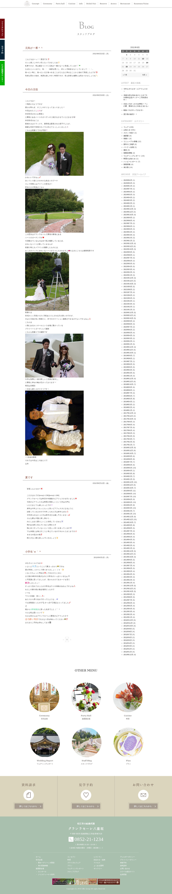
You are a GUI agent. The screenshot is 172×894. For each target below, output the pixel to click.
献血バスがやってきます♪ (133, 110)
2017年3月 (128, 439)
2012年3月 (128, 611)
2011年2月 (128, 649)
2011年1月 (128, 652)
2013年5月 (128, 571)
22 (127, 67)
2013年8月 (128, 562)
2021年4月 (128, 301)
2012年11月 (128, 588)
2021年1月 (128, 310)
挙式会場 (44, 717)
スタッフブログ (86, 762)
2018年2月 (128, 407)
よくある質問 (99, 866)
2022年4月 (128, 266)
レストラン (98, 857)
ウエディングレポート (132, 156)
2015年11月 (128, 485)
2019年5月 (128, 367)
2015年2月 (128, 511)
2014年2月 (128, 545)
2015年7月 (128, 496)
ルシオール (42, 871)
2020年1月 (128, 344)
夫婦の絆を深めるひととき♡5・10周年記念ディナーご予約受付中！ (136, 97)
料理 (128, 717)
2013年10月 (128, 557)
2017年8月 (128, 425)
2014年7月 (128, 531)
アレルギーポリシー (127, 857)
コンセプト (71, 857)
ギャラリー (98, 868)
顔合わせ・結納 (99, 860)
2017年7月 (128, 427)
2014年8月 (128, 528)
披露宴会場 (86, 717)
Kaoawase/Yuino (141, 3)
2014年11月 (128, 519)
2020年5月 (128, 333)
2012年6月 (128, 603)
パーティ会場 (129, 147)
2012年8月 (128, 597)
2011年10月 (128, 626)
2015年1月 (128, 514)
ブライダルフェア (74, 863)
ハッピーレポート (130, 162)
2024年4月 (128, 197)
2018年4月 (128, 402)
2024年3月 (128, 200)
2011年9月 (128, 629)
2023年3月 (128, 235)
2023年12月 (128, 209)
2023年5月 (128, 229)
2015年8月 (128, 494)
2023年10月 (128, 215)
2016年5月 (128, 468)
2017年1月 (128, 445)
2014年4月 (128, 539)
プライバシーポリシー (128, 860)
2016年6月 (128, 465)
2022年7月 (128, 258)
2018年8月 (128, 390)
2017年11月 (128, 416)
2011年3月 (128, 646)
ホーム (38, 857)
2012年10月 (128, 591)
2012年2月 (128, 614)
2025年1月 (128, 186)
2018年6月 (128, 396)
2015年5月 (128, 502)
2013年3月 (128, 577)
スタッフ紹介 (129, 133)
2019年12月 (128, 347)
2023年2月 (128, 238)
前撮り (126, 138)
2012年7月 (128, 600)
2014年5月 (128, 537)
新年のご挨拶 (129, 144)
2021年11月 (128, 281)
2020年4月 (128, 335)
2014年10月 (128, 522)
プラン (128, 762)
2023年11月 (128, 212)
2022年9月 (128, 252)
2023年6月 (128, 226)
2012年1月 (128, 617)
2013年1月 (128, 583)
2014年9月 (128, 525)
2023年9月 (128, 218)
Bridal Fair (91, 3)
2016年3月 (128, 473)
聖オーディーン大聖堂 (46, 863)
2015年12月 (128, 482)
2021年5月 (128, 298)
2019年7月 (128, 361)
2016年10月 (128, 453)
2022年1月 (128, 275)
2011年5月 (128, 640)
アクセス (97, 863)
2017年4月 (128, 436)
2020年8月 (128, 324)
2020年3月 (128, 338)
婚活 (125, 150)
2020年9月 (128, 321)
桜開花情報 (128, 153)
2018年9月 (128, 387)
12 (143, 59)
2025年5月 (128, 183)
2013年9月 (128, 560)
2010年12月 (128, 655)
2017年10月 (128, 419)
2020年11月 (128, 315)
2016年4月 (128, 470)
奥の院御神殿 (43, 866)
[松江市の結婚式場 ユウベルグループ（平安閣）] (27, 3)
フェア (126, 127)
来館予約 (123, 863)
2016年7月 (128, 462)
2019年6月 (128, 364)
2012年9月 (128, 594)
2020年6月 (128, 330)
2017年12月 (128, 413)
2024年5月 (128, 194)
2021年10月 (128, 284)
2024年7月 (128, 189)
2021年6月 (128, 295)
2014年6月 (128, 534)
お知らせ (127, 130)
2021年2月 (128, 307)
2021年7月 (128, 292)
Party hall (60, 3)
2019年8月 (128, 358)
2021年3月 (128, 304)
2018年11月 (128, 381)
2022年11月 (128, 246)
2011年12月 (128, 620)
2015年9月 (128, 491)
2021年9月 (128, 286)
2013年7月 (128, 565)
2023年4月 (128, 232)
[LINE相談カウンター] (2, 73)
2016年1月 (128, 479)
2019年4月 (128, 370)
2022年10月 (128, 249)
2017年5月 (128, 433)
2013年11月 (128, 554)
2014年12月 (128, 517)
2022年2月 (128, 272)
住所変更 (123, 874)
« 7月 (125, 75)
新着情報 (127, 164)
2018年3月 (128, 404)
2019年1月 (128, 376)
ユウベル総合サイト (127, 871)
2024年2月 (128, 203)
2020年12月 (128, 312)
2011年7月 (128, 634)
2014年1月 (128, 548)
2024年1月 (128, 206)
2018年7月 (128, 393)
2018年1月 (128, 410)
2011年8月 (128, 631)
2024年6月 (128, 192)
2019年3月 (128, 373)
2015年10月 (128, 488)
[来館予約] (2, 50)
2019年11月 (128, 350)
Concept (35, 3)
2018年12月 (128, 378)
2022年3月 (128, 269)
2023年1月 (128, 241)
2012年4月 (128, 609)
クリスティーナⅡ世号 (46, 874)
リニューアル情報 (130, 141)
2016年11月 (128, 450)
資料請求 (123, 866)
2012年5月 (128, 606)
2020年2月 (128, 341)
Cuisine (71, 3)
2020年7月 (128, 327)
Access (114, 3)
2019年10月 (128, 353)
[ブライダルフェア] (2, 29)
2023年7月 (128, 223)
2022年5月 (128, 263)
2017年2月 (128, 442)
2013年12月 (128, 551)
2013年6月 (128, 568)
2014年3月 (128, 542)
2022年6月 (128, 261)
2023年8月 (128, 220)
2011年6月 (128, 637)
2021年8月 (128, 289)
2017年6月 (128, 430)
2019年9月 (128, 355)
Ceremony (47, 3)
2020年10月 (128, 318)
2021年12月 (128, 278)
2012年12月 (128, 586)
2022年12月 (128, 243)
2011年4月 (128, 643)
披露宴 (126, 136)
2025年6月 (128, 180)
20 (147, 63)
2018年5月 (128, 399)
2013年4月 (128, 574)
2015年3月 (128, 508)
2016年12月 (128, 447)
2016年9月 (128, 456)
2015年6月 (128, 499)
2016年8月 (128, 459)
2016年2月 (128, 476)
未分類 (126, 167)
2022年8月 (128, 255)
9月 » (145, 75)
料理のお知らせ (130, 159)
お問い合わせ (125, 868)
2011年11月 (128, 623)
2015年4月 (128, 505)
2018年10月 (128, 384)
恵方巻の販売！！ (130, 114)
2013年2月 (128, 580)
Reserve (103, 3)
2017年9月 (128, 422)
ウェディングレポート (45, 762)
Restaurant (125, 3)
